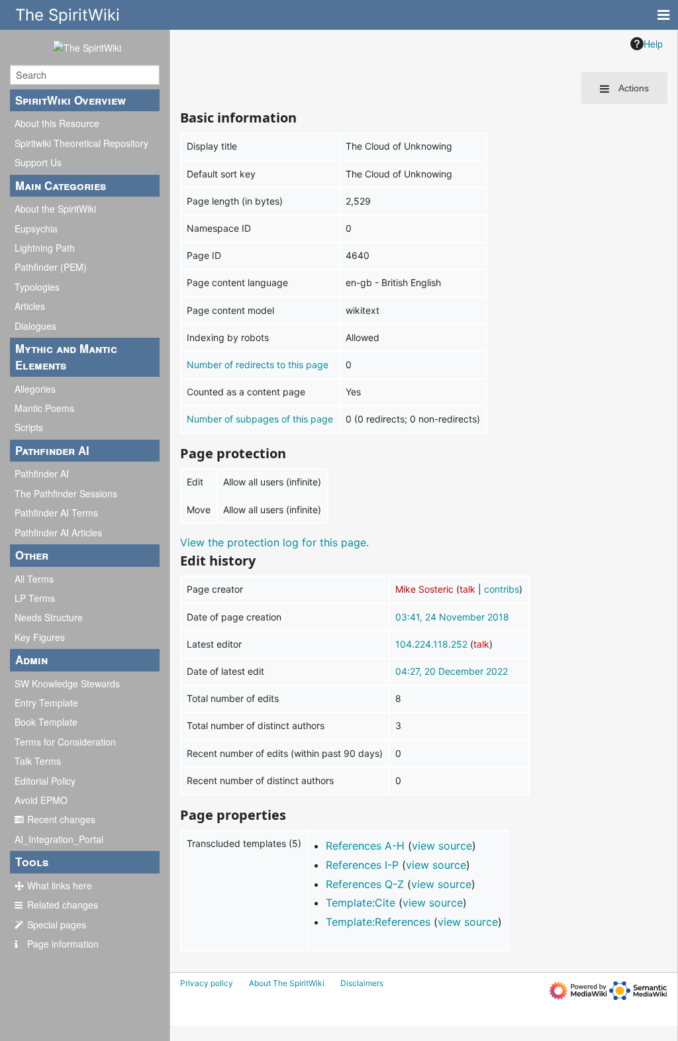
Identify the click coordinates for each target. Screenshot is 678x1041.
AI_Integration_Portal (59, 839)
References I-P (362, 864)
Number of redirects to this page (257, 364)
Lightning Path (45, 247)
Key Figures (40, 637)
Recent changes (61, 819)
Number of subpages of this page (260, 418)
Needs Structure (49, 617)
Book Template (46, 721)
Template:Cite (360, 902)
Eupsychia (36, 228)
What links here (59, 885)
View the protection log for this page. (274, 542)
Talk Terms (38, 761)
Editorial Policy (45, 780)
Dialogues (35, 325)
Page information (63, 943)
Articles (30, 306)
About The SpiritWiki (286, 983)
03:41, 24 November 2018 (452, 616)
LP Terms (35, 598)
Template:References (378, 921)
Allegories (35, 388)
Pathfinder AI (42, 473)
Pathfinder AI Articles (58, 532)
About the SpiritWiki (55, 208)
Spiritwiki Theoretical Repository (81, 143)
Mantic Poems (44, 408)
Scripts (29, 427)
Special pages (56, 924)
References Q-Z (365, 884)
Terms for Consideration (65, 741)
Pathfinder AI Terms (56, 512)
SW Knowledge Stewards (67, 683)
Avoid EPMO (41, 800)
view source (442, 845)
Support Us (38, 162)
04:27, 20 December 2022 (451, 671)
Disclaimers (361, 983)
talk (467, 589)
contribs (501, 589)
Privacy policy (206, 983)
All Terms (34, 578)
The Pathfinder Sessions (66, 493)
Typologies (37, 286)
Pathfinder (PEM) (51, 266)
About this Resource (57, 123)
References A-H (365, 845)
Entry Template (46, 702)
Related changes (62, 904)
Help (653, 43)
